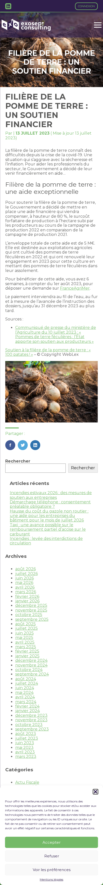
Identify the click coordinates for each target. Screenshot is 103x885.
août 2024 (25, 679)
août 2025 (25, 624)
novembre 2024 (31, 665)
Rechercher (17, 461)
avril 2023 (25, 752)
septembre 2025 (31, 619)
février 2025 (27, 651)
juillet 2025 (26, 628)
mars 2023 (25, 756)
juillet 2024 (26, 683)
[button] (95, 791)
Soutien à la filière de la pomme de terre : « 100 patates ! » (48, 352)
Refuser (51, 856)
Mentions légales (51, 879)
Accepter (51, 842)
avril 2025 (24, 642)
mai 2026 (24, 582)
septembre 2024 (32, 674)
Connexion (86, 6)
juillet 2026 (26, 573)
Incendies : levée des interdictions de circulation (46, 540)
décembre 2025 (31, 605)
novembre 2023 (31, 720)
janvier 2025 (27, 656)
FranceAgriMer (75, 288)
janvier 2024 (27, 710)
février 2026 (27, 596)
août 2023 (25, 733)
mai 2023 (24, 747)
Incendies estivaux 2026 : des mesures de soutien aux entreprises (51, 495)
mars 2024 (25, 701)
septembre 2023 (32, 729)
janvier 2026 (27, 601)
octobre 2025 (28, 614)
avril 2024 (25, 697)
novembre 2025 (31, 610)
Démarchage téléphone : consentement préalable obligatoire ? (50, 504)
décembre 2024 (31, 660)
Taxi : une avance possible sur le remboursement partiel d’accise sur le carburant (48, 529)
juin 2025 (24, 633)
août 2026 (25, 569)
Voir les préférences (51, 869)
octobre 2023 (28, 724)
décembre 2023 (31, 715)
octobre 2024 (28, 669)
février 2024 (27, 706)
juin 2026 (24, 578)
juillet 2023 (26, 738)
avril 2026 (24, 587)
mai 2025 (24, 637)
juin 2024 (24, 687)
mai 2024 (24, 692)
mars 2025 (25, 646)
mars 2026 (25, 591)
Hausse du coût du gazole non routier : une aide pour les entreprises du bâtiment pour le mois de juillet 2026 (49, 516)
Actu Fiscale (27, 782)
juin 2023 (24, 742)
